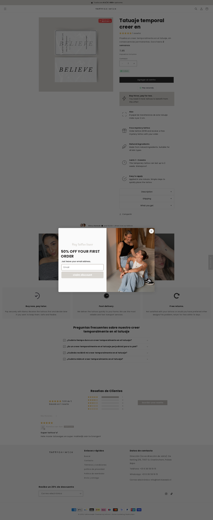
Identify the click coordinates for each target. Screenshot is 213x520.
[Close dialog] (151, 231)
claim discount (82, 275)
